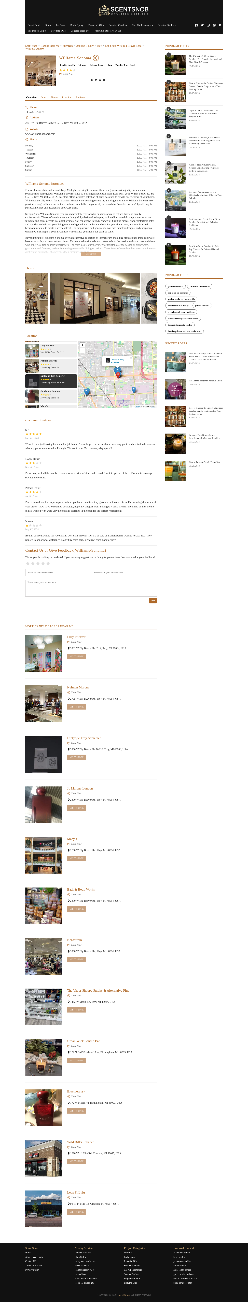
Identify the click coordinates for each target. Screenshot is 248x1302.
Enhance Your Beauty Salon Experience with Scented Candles (204, 436)
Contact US (30, 1261)
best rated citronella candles (180, 325)
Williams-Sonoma (34, 48)
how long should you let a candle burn (184, 331)
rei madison (80, 1274)
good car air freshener (183, 1274)
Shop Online (81, 1257)
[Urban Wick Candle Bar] (43, 1057)
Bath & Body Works (81, 889)
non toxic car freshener (178, 293)
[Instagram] (208, 25)
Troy (99, 45)
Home (28, 1252)
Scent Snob (34, 25)
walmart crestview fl (84, 1270)
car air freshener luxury (178, 305)
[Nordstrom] (43, 956)
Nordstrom (74, 940)
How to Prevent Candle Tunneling (204, 462)
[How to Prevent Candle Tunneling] (175, 471)
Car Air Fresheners (142, 25)
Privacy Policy (32, 1270)
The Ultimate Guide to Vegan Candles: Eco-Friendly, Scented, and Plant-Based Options (205, 59)
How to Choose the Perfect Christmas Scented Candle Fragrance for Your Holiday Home (206, 86)
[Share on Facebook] (92, 79)
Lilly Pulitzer (76, 637)
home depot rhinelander (86, 1278)
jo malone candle (181, 1252)
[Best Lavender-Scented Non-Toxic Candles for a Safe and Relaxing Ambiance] (175, 228)
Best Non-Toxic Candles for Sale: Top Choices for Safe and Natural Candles (204, 249)
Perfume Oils (58, 31)
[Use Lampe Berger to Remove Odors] (175, 389)
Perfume (60, 25)
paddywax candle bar (85, 1261)
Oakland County (85, 45)
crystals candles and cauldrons (181, 312)
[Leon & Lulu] (43, 1208)
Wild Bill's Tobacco (80, 1142)
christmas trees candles (200, 286)
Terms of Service (33, 1265)
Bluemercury (76, 1091)
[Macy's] (43, 855)
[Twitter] (202, 25)
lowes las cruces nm (84, 1283)
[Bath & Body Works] (43, 906)
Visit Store (77, 656)
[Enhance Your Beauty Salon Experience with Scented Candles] (175, 444)
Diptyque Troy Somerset (84, 738)
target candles (179, 1265)
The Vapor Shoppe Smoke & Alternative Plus (98, 990)
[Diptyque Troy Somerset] (43, 754)
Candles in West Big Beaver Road (123, 45)
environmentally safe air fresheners (183, 318)
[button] (118, 375)
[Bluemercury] (43, 1107)
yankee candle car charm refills (181, 299)
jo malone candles (181, 1261)
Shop (48, 25)
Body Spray (76, 25)
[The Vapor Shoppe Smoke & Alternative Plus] (43, 1007)
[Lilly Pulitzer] (43, 653)
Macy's (72, 839)
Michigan (68, 45)
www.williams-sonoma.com (40, 133)
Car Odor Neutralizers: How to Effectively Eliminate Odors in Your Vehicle (205, 195)
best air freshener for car (185, 1278)
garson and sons (202, 305)
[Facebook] (196, 25)
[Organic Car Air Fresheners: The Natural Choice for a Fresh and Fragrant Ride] (175, 119)
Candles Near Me (80, 31)
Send (153, 600)
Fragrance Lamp (37, 31)
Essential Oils (96, 25)
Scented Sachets (167, 25)
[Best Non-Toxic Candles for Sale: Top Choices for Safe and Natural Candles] (175, 255)
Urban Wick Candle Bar (83, 1041)
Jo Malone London (117, 361)
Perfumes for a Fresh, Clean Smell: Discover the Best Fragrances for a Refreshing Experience (204, 140)
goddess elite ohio (175, 286)
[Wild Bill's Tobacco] (43, 1158)
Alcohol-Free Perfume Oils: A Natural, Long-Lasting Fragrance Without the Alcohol (204, 167)
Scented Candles (118, 25)
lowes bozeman (82, 1265)
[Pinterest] (214, 25)
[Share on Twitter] (96, 79)
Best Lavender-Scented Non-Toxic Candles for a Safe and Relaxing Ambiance (204, 222)
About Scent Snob (34, 1257)
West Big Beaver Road (125, 65)
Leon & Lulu (76, 1192)
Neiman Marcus (78, 687)
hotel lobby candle (182, 1270)
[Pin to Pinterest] (100, 79)
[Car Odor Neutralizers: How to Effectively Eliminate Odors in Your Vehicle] (175, 200)
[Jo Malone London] (43, 804)
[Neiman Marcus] (43, 703)
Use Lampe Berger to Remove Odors (205, 380)
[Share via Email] (104, 79)
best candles (179, 1257)
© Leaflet (136, 406)
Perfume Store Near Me (108, 31)
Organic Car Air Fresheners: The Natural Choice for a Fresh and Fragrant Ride (203, 113)
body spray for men (182, 1283)
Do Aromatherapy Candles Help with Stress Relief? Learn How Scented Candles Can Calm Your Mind (205, 356)
